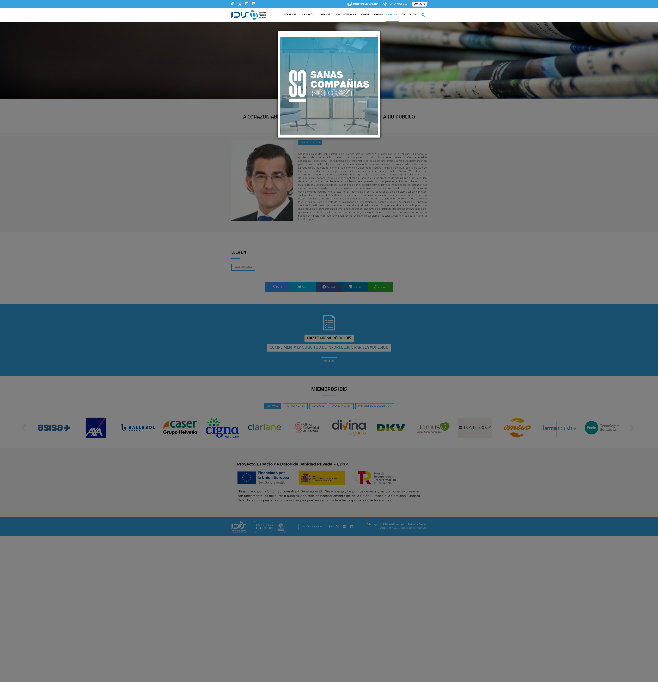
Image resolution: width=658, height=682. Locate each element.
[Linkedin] (253, 4)
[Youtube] (246, 4)
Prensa (392, 14)
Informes (324, 14)
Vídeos (365, 14)
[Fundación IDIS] (248, 14)
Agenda (378, 14)
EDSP (413, 14)
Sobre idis (290, 14)
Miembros (307, 14)
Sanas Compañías (345, 14)
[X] (239, 4)
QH (403, 14)
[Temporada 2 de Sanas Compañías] (329, 86)
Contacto (419, 4)
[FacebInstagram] (232, 4)
